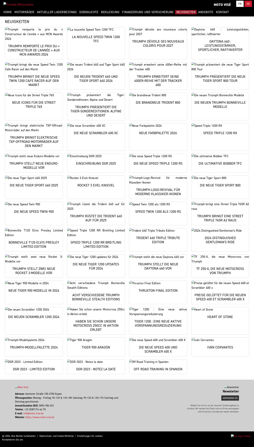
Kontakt (222, 12)
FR (240, 4)
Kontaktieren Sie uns (12, 439)
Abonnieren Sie (230, 398)
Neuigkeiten (186, 12)
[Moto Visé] (18, 4)
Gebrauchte (88, 12)
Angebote (205, 12)
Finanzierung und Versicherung (148, 12)
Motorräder (24, 12)
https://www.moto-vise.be (39, 417)
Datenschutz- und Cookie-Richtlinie (56, 436)
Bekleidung (110, 12)
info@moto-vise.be (33, 413)
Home (7, 12)
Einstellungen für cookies (90, 436)
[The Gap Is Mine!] (241, 436)
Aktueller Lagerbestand (57, 12)
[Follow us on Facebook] (15, 421)
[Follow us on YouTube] (18, 421)
